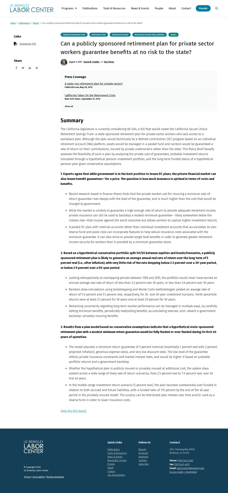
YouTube (143, 460)
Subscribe (144, 464)
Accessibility (39, 477)
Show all (69, 106)
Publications (90, 8)
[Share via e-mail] (36, 67)
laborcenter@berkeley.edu (190, 468)
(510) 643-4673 (182, 464)
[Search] (216, 8)
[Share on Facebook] (16, 67)
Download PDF (28, 43)
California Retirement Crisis (74, 35)
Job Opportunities (116, 475)
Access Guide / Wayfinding (183, 472)
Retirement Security (120, 35)
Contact (186, 8)
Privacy (27, 477)
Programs (68, 8)
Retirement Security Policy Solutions (149, 35)
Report (173, 35)
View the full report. (74, 411)
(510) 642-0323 (185, 460)
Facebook (143, 453)
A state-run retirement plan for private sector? (94, 83)
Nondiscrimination (55, 477)
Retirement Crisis (99, 35)
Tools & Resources (114, 8)
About (172, 8)
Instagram (143, 456)
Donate (203, 8)
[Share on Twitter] (23, 67)
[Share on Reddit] (29, 67)
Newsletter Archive (117, 460)
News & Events (140, 8)
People (159, 8)
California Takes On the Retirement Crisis (90, 95)
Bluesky (142, 449)
